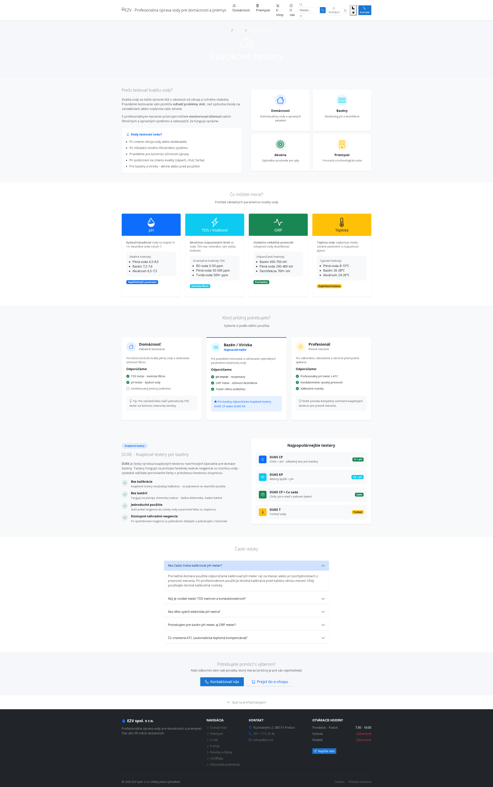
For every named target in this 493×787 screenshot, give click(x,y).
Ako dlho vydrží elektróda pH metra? (194, 612)
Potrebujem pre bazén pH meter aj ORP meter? (202, 625)
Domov (225, 30)
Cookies (340, 782)
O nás (292, 12)
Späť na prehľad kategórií (249, 702)
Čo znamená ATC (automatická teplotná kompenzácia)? (207, 638)
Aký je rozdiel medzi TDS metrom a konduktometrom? (207, 598)
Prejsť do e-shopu (272, 681)
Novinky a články (221, 752)
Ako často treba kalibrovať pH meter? (195, 565)
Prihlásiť (334, 12)
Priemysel (263, 10)
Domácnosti (241, 10)
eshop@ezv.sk (263, 740)
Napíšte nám (326, 751)
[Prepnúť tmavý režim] (353, 10)
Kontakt (365, 12)
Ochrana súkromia (359, 782)
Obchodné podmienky (225, 764)
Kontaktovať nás (224, 681)
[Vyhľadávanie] (301, 4)
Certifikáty (216, 758)
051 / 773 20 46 (264, 734)
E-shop (279, 12)
